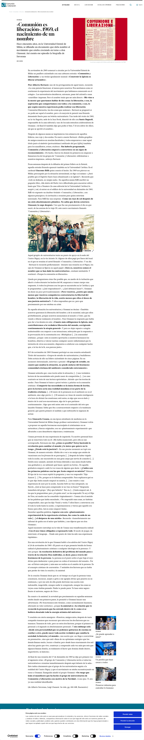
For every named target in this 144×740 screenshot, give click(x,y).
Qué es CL (77, 5)
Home (11, 11)
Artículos (21, 11)
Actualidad (65, 5)
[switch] (57, 736)
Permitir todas (128, 714)
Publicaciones (120, 5)
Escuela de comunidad (104, 5)
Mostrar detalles (105, 736)
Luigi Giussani (89, 5)
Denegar (128, 727)
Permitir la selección (128, 721)
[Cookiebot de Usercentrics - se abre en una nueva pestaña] (12, 736)
